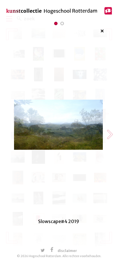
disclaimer (67, 251)
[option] (58, 134)
